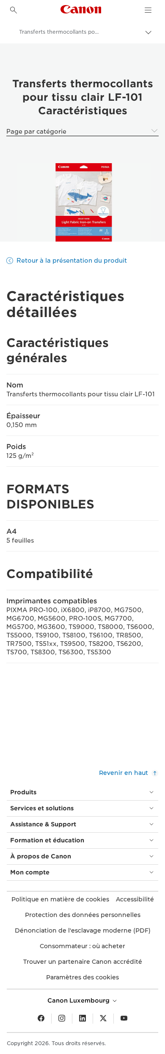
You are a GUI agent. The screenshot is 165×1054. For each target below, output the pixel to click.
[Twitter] (103, 1018)
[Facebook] (41, 1018)
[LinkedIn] (82, 1018)
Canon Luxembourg (79, 1000)
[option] (82, 202)
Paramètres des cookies (82, 977)
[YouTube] (124, 1018)
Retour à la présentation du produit (71, 260)
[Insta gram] (62, 1018)
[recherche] (13, 10)
